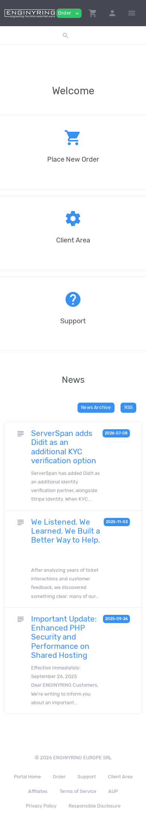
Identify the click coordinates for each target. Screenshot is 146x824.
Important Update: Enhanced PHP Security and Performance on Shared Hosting (64, 637)
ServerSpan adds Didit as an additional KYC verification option (63, 447)
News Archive (96, 407)
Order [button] (69, 13)
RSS (128, 407)
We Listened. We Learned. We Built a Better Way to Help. (65, 531)
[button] (93, 13)
